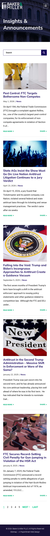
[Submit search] (44, 52)
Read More (7, 131)
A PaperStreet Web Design (29, 532)
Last (35, 507)
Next (25, 507)
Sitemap (13, 532)
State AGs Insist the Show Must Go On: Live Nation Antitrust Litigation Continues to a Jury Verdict (24, 176)
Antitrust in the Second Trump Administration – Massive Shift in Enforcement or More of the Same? (23, 365)
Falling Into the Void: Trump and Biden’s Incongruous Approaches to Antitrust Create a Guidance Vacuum (24, 270)
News (18, 101)
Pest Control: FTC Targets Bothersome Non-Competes (21, 94)
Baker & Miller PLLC (20, 529)
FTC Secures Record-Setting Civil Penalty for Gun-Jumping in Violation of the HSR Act (24, 457)
